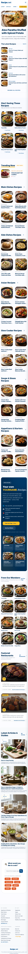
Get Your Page (23, 579)
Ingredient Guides (5, 928)
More (14, 6)
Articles (8, 6)
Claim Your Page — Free (10, 523)
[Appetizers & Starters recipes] (25, 429)
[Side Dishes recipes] (23, 235)
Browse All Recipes (14, 90)
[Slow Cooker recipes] (24, 330)
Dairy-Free (17, 917)
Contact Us (17, 930)
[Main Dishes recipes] (24, 187)
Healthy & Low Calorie (20, 919)
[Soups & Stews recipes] (25, 379)
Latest (3, 6)
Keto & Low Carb (18, 916)
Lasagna (17, 882)
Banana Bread (9, 882)
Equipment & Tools (5, 934)
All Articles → (5, 942)
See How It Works (9, 528)
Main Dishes (4, 912)
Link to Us (17, 932)
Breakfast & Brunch (5, 917)
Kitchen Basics (4, 930)
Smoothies (15, 878)
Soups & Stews (4, 921)
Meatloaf (16, 885)
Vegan (16, 912)
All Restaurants (22, 655)
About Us (17, 928)
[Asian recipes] (17, 282)
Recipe (14, 949)
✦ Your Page (23, 6)
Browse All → (4, 923)
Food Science (4, 936)
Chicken (7, 878)
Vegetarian (17, 910)
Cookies (7, 888)
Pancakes (8, 885)
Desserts (3, 916)
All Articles (23, 734)
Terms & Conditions (19, 934)
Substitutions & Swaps (6, 938)
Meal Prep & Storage (5, 940)
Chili (14, 888)
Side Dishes (3, 914)
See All (24, 43)
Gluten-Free (18, 914)
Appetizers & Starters (6, 910)
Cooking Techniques (5, 932)
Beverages (3, 919)
